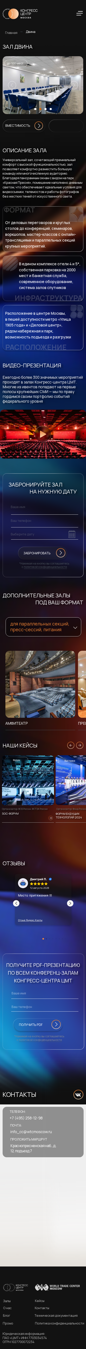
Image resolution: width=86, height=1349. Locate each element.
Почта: (16, 1125)
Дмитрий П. (38, 879)
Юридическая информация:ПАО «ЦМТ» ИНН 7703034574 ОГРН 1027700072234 (25, 1337)
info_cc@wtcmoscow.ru (31, 1131)
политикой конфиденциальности (45, 567)
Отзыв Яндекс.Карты (30, 920)
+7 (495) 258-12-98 (26, 1118)
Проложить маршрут (28, 1139)
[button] (43, 85)
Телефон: (18, 1111)
